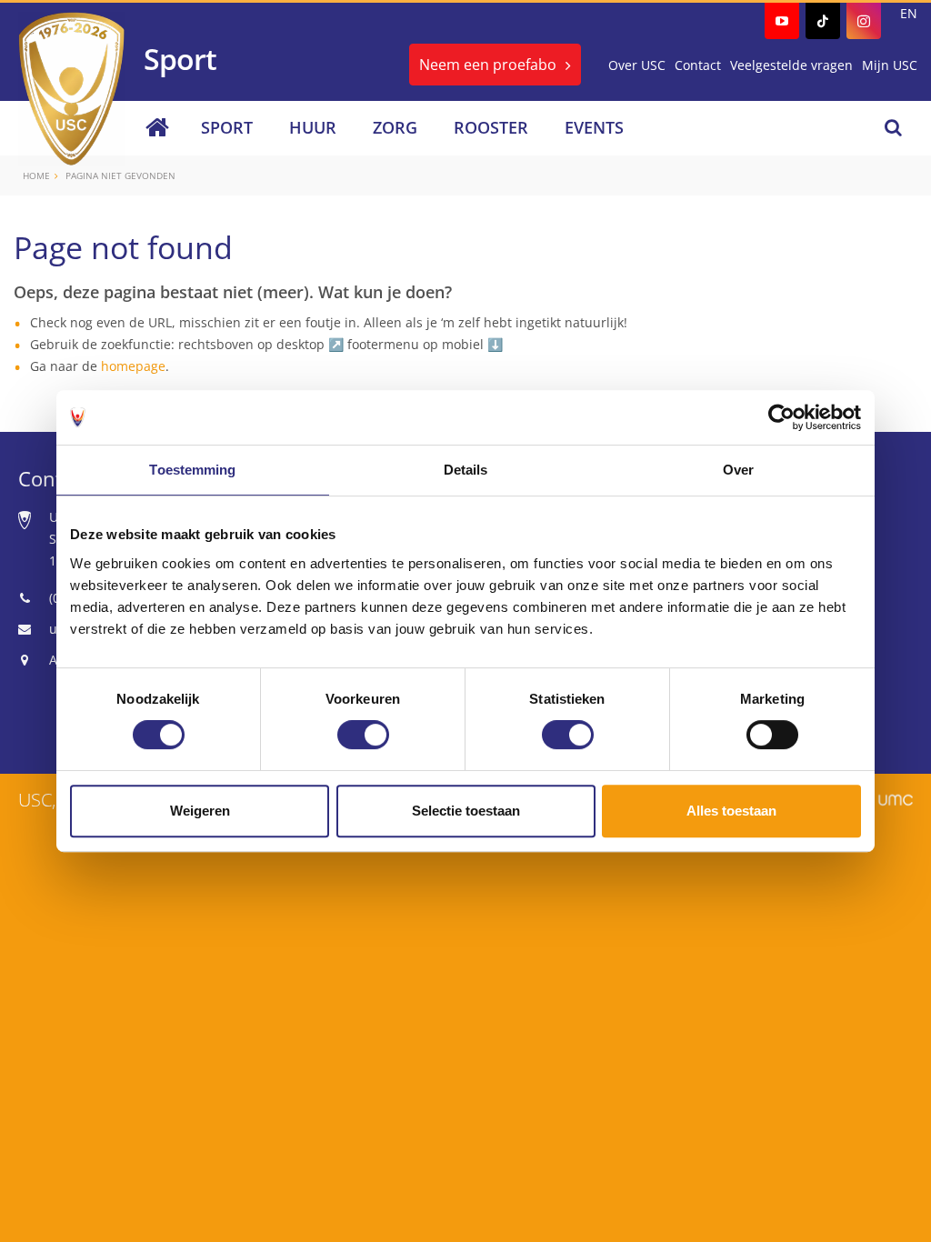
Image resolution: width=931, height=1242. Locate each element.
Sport (227, 127)
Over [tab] (738, 469)
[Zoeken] (893, 127)
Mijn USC (889, 65)
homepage (133, 366)
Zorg (395, 127)
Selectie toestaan (466, 810)
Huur (312, 127)
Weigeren (200, 810)
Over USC (637, 65)
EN (908, 13)
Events (594, 127)
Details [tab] (466, 469)
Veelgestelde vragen (791, 65)
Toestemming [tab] (192, 469)
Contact (698, 65)
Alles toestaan (731, 810)
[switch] (363, 734)
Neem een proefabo (487, 65)
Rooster (491, 127)
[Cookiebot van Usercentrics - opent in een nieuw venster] (781, 417)
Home (36, 175)
